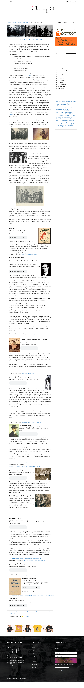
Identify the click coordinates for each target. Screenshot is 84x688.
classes (69, 117)
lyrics (36, 611)
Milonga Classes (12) (61, 59)
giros (64, 101)
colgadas (64, 118)
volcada (57, 102)
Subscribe (59, 670)
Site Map (34, 667)
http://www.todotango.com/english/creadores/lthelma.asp (25, 466)
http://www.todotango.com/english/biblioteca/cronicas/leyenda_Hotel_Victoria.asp (31, 595)
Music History (26, 616)
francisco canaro (65, 126)
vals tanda (58, 122)
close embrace (61, 117)
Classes (40, 16)
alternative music (67, 115)
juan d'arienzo (59, 101)
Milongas (49, 16)
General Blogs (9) (60, 74)
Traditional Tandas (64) (62, 86)
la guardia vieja (31, 611)
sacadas (70, 125)
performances (64, 120)
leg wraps (73, 115)
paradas (70, 109)
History (25, 16)
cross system (59, 99)
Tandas (63, 114)
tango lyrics (12, 613)
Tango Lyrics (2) (60, 82)
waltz (61, 102)
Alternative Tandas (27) (62, 70)
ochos (62, 107)
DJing (33, 16)
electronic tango (64, 122)
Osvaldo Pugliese (59, 115)
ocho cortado (69, 101)
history (25, 611)
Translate (70, 24)
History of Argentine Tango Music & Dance (20, 22)
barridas (69, 120)
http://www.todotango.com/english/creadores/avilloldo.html (25, 463)
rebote (72, 120)
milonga (40, 611)
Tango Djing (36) (60, 78)
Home (11, 16)
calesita (63, 104)
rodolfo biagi (69, 118)
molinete (70, 107)
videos (63, 112)
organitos (11, 114)
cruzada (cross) (64, 125)
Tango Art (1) (59, 76)
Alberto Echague (59, 109)
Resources (59, 16)
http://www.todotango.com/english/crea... (32, 422)
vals (72, 123)
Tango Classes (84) (61, 57)
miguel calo (58, 107)
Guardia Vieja (15, 611)
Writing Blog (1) (60, 88)
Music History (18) (61, 68)
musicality (48, 611)
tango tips (58, 123)
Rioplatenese (28, 75)
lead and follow (68, 112)
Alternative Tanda (62, 106)
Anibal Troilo (65, 109)
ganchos (74, 101)
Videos (18, 16)
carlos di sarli (70, 122)
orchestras (71, 106)
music (43, 611)
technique (66, 107)
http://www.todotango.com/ (29, 254)
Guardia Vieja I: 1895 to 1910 (30, 40)
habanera (21, 611)
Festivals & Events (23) (61, 72)
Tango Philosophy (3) (61, 84)
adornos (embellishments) (66, 123)
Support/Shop (70, 16)
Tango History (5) (60, 80)
